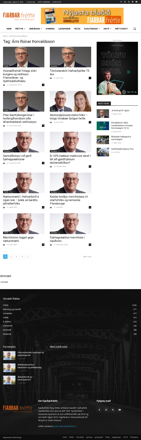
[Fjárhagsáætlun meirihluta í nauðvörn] (70, 223)
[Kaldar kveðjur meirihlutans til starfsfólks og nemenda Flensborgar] (70, 183)
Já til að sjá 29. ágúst (120, 110)
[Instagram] (125, 2)
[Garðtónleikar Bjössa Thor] (103, 152)
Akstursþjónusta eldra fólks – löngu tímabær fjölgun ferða (69, 116)
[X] (128, 2)
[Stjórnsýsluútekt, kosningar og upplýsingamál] (9, 355)
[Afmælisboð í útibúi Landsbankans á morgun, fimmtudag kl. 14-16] (103, 125)
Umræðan (54, 66)
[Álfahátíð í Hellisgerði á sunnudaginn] (103, 139)
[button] (134, 28)
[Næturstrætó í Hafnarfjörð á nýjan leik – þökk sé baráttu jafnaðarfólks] (23, 183)
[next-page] (28, 256)
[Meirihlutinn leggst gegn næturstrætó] (23, 223)
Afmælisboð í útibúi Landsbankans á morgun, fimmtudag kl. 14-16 (122, 125)
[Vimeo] (132, 2)
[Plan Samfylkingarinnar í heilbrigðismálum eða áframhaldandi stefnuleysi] (23, 101)
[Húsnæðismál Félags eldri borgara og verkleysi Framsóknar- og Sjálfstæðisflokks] (23, 57)
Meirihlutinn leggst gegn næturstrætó (18, 239)
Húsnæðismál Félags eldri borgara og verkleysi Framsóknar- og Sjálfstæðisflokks (20, 76)
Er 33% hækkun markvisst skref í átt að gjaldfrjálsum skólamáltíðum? (70, 159)
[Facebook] (121, 2)
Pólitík (6, 66)
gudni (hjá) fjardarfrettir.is (64, 426)
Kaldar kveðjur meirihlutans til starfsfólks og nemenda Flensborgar (69, 200)
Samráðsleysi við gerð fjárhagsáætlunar (17, 157)
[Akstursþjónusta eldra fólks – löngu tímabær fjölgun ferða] (70, 101)
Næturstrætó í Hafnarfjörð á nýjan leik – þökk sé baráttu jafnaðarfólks (21, 200)
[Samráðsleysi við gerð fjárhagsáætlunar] (23, 142)
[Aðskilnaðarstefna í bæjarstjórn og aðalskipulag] (9, 367)
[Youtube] (136, 2)
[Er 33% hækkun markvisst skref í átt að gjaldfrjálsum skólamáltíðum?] (70, 142)
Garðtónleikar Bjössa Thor (122, 149)
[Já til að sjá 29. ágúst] (103, 113)
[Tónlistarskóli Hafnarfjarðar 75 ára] (70, 57)
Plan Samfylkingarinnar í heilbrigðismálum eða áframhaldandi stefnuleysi (19, 118)
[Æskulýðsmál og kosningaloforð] (9, 380)
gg (4, 85)
